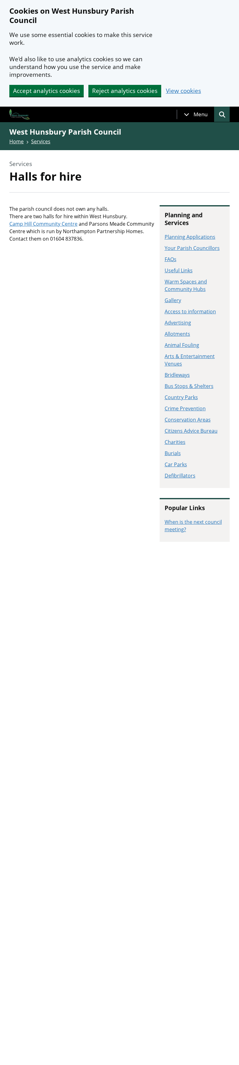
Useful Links (179, 270)
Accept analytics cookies (46, 91)
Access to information (190, 311)
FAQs (170, 259)
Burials (173, 453)
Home (16, 141)
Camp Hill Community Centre (43, 223)
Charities (175, 442)
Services (40, 141)
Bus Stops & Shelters (189, 386)
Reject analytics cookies (124, 91)
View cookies (183, 91)
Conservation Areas (188, 419)
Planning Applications (190, 236)
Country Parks (181, 397)
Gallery (173, 300)
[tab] (195, 114)
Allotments (177, 333)
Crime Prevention (185, 408)
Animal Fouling (182, 345)
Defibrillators (180, 475)
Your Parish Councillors (192, 248)
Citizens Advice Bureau (191, 430)
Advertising (178, 322)
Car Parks (176, 464)
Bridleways (177, 374)
